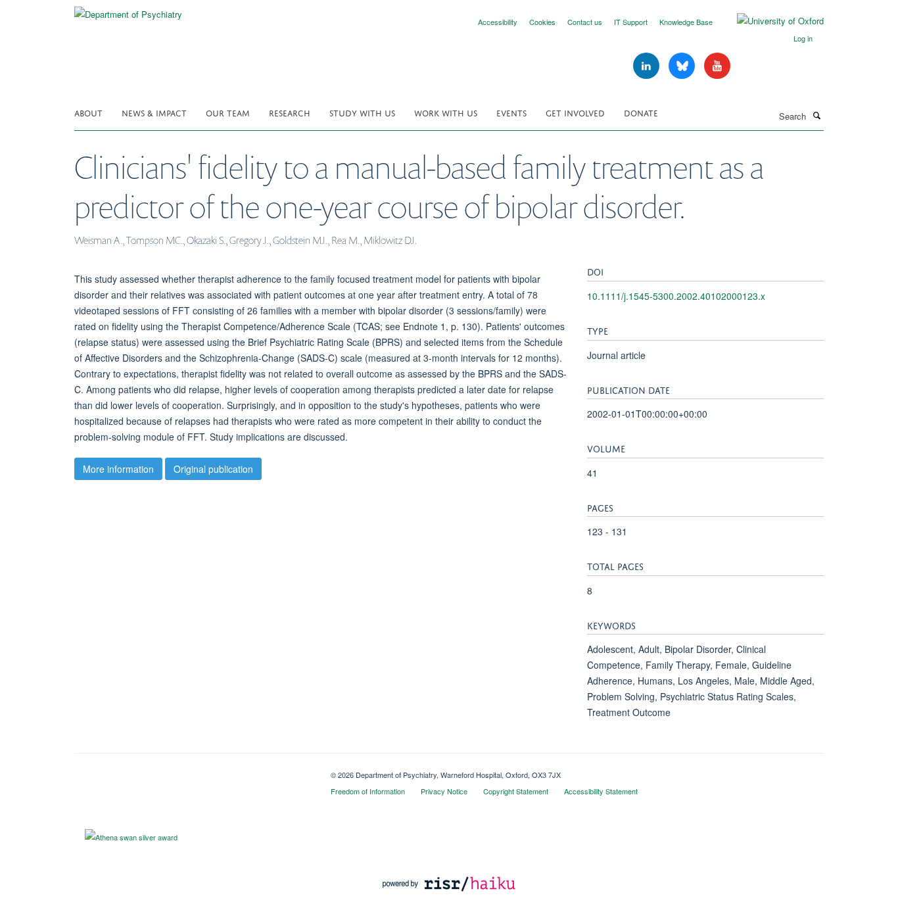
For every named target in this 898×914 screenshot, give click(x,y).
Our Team (228, 112)
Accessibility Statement (601, 791)
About (88, 112)
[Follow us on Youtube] (717, 66)
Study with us (362, 112)
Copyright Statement (515, 791)
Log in (803, 38)
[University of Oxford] (770, 21)
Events (511, 112)
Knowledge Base (686, 21)
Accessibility (497, 21)
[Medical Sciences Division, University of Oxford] (192, 770)
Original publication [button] (213, 468)
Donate (641, 112)
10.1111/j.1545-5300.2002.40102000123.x (676, 295)
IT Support (631, 21)
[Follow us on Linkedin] (647, 66)
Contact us (584, 21)
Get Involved (575, 112)
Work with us (445, 112)
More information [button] (118, 468)
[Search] (816, 115)
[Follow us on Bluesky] (683, 66)
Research (289, 112)
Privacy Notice (444, 791)
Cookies (542, 21)
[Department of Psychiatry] (128, 9)
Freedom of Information (368, 791)
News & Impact (154, 112)
